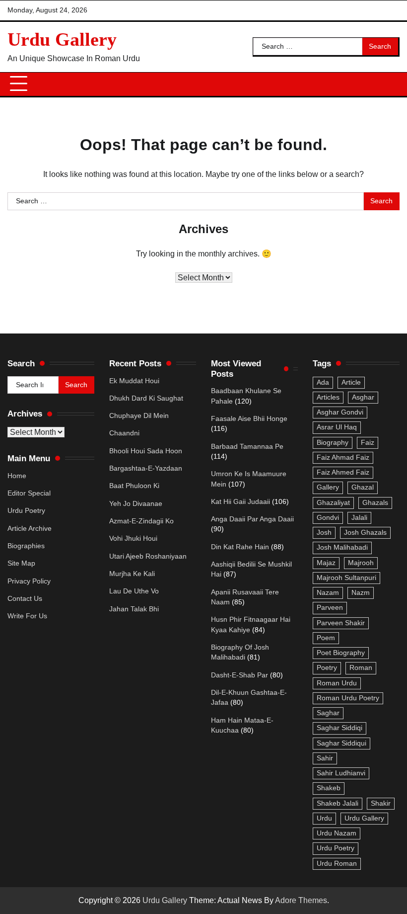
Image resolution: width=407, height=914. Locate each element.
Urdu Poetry (26, 510)
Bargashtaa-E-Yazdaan (145, 468)
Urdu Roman (337, 863)
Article (351, 382)
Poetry (327, 667)
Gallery (328, 487)
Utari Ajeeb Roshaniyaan (148, 556)
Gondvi (328, 517)
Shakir (381, 803)
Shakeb (328, 788)
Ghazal (362, 487)
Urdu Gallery (62, 39)
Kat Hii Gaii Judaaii (240, 501)
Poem (326, 638)
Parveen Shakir (341, 623)
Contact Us (24, 598)
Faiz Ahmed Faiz (343, 472)
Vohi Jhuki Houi (133, 538)
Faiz (367, 442)
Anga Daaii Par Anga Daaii (252, 519)
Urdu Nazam (336, 833)
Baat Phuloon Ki (134, 486)
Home (16, 476)
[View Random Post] (387, 84)
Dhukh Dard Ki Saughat (146, 398)
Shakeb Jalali (337, 803)
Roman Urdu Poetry (348, 698)
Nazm (360, 592)
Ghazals (375, 502)
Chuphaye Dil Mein (139, 415)
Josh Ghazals (365, 532)
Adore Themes (301, 900)
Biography (332, 442)
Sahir (325, 758)
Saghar (328, 713)
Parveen (330, 607)
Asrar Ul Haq (337, 427)
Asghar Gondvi (340, 412)
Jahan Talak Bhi (134, 609)
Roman (360, 667)
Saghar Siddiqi (339, 728)
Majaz (326, 563)
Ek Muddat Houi (134, 381)
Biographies (26, 546)
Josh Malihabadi (342, 547)
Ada (323, 382)
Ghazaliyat (333, 502)
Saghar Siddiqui (341, 743)
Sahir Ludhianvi (341, 773)
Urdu (324, 818)
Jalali (359, 517)
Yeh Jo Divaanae (135, 503)
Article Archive (29, 528)
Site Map (21, 563)
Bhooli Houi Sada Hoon (145, 451)
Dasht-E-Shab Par (239, 675)
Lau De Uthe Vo (134, 591)
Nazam (328, 592)
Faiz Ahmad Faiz (343, 457)
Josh (324, 532)
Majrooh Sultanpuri (346, 578)
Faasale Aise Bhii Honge (249, 418)
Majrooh (361, 563)
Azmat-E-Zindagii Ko (141, 521)
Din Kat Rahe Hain (240, 547)
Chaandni (124, 433)
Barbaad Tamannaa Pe (247, 446)
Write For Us (27, 616)
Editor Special (29, 493)
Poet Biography (341, 653)
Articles (328, 397)
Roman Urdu (337, 683)
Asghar (363, 397)
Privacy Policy (29, 581)
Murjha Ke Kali (132, 574)
